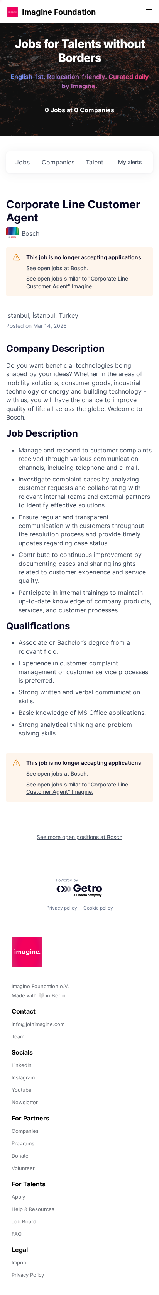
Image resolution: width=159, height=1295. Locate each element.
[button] (12, 12)
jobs (22, 162)
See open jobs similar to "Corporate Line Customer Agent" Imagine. (77, 282)
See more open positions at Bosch (79, 837)
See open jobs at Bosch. (57, 268)
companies (58, 162)
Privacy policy (61, 908)
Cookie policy (98, 908)
